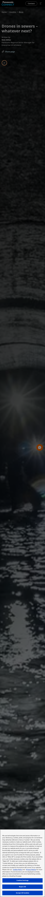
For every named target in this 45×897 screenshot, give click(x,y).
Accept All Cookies (22, 893)
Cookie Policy (17, 870)
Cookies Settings (22, 880)
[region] (22, 863)
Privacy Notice (31, 870)
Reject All (22, 887)
